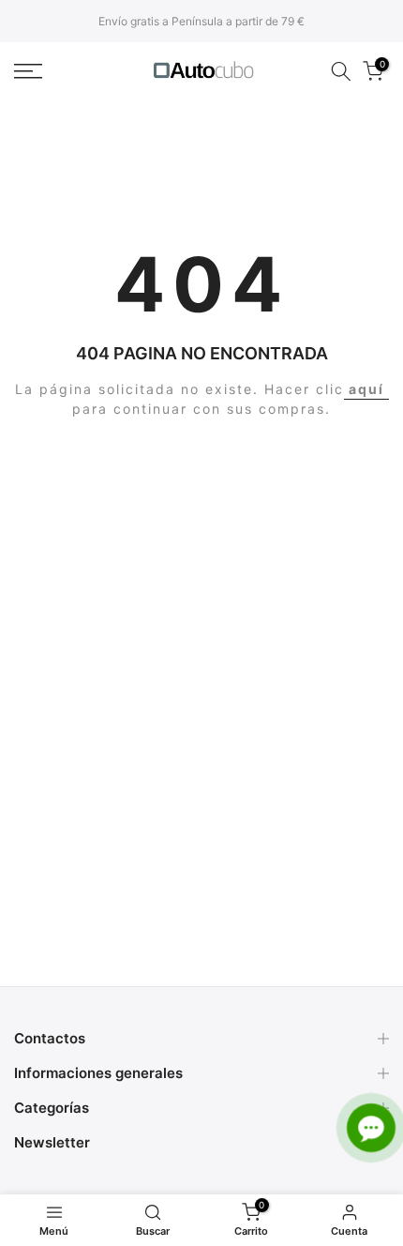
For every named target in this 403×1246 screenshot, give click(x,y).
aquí (366, 389)
